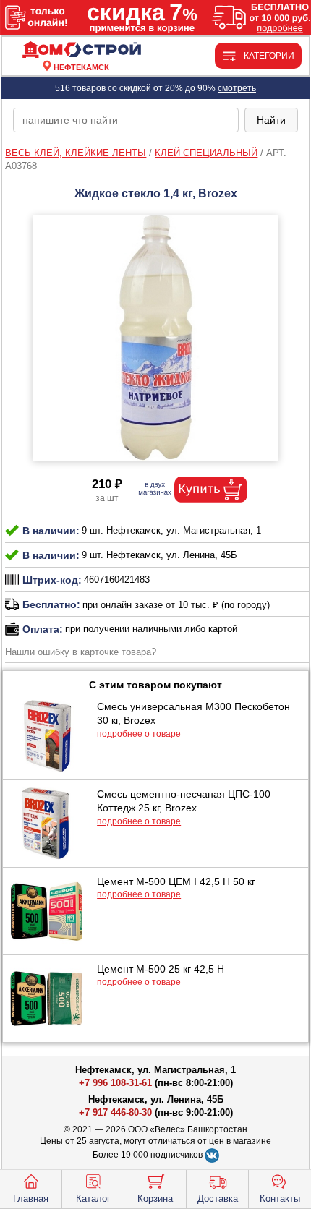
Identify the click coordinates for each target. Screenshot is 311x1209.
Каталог (93, 1198)
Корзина (155, 1198)
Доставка (217, 1198)
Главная (30, 1198)
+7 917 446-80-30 (115, 1112)
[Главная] (81, 50)
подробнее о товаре (139, 734)
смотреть (237, 88)
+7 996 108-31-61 (115, 1082)
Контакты (280, 1198)
